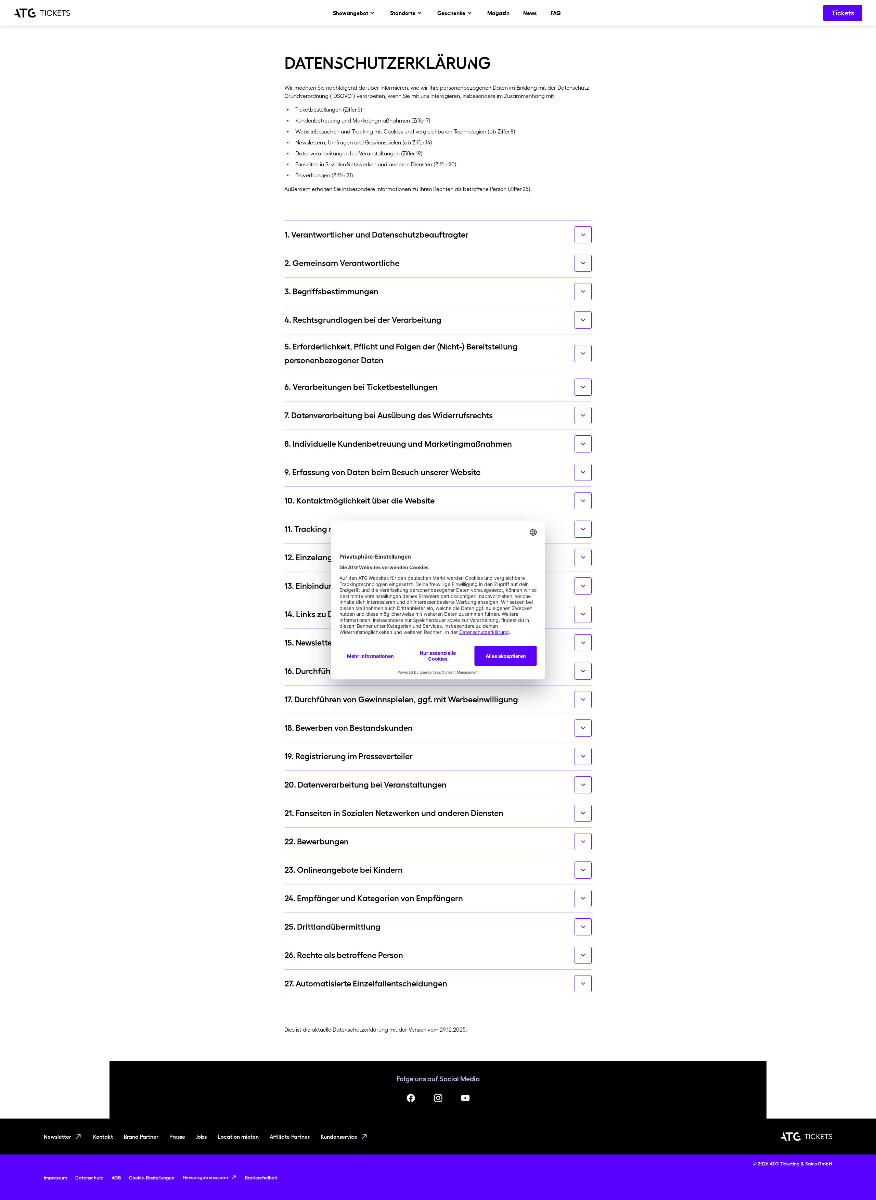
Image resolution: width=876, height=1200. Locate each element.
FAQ (556, 13)
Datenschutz (89, 1177)
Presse (177, 1137)
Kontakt (103, 1137)
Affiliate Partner (290, 1137)
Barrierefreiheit (261, 1177)
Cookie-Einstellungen (152, 1177)
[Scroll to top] (857, 1181)
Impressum (55, 1177)
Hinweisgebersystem (205, 1177)
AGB (116, 1177)
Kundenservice (339, 1137)
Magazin (498, 13)
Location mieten (238, 1137)
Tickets (843, 13)
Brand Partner (141, 1137)
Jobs (201, 1137)
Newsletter (57, 1137)
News (530, 13)
